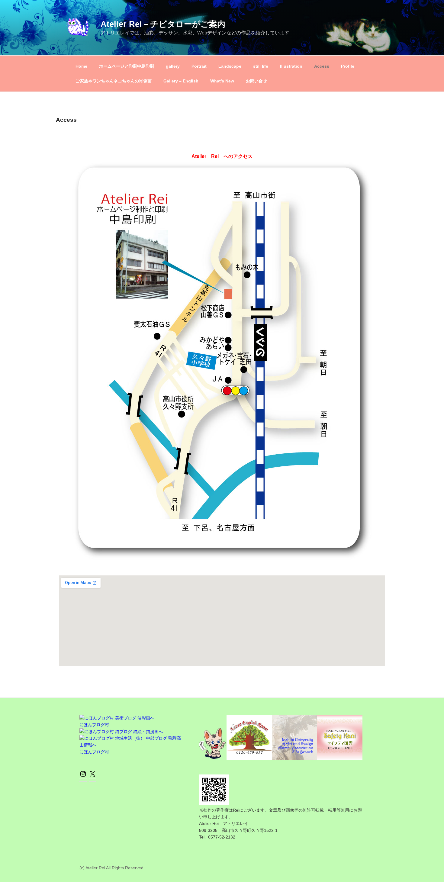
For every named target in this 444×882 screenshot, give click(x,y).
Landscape (229, 66)
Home (81, 66)
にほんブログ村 (94, 724)
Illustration (291, 66)
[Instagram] (83, 776)
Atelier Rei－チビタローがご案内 (163, 24)
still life (260, 66)
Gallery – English (180, 81)
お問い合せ (256, 81)
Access (321, 66)
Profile (347, 66)
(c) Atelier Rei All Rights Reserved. (112, 867)
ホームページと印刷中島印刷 (126, 66)
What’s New (222, 81)
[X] (92, 776)
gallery (173, 66)
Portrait (199, 66)
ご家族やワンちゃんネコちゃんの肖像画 (114, 81)
